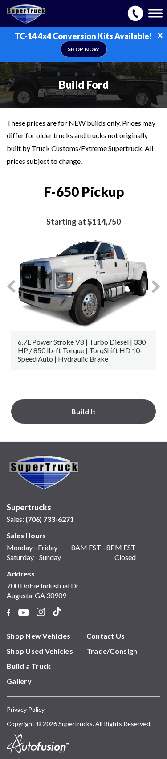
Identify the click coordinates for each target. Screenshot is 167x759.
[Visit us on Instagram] (41, 613)
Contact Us (105, 636)
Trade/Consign (112, 651)
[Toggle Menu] (155, 13)
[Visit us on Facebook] (8, 613)
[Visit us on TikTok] (57, 612)
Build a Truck (29, 666)
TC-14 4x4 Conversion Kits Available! (83, 41)
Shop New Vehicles (39, 636)
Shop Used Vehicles (40, 651)
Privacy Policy (26, 709)
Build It (83, 411)
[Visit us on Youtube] (23, 613)
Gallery (19, 681)
